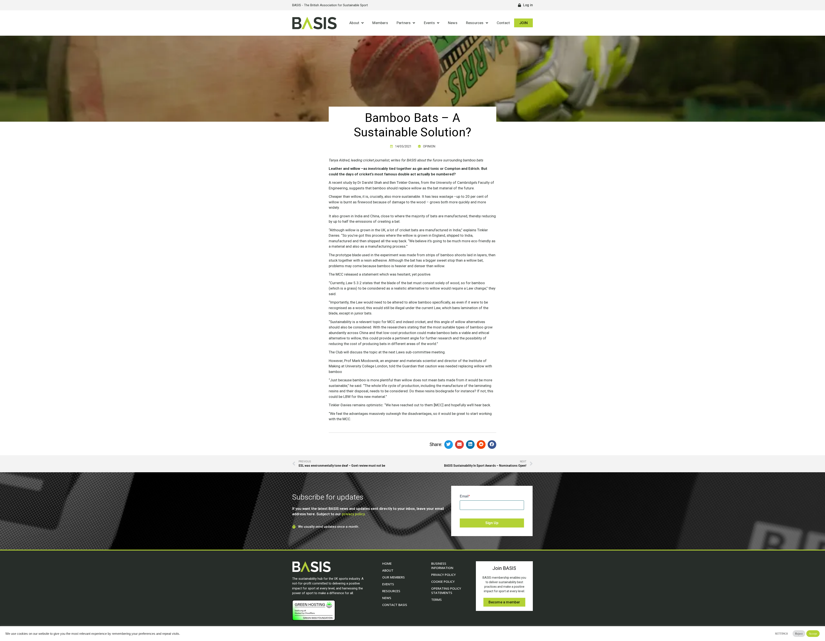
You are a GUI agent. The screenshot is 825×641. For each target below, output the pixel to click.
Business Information (442, 565)
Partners (404, 23)
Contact (503, 23)
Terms (436, 599)
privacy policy (353, 514)
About (354, 23)
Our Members (393, 577)
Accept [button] (813, 633)
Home (387, 563)
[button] (448, 444)
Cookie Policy (443, 581)
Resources (475, 23)
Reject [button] (799, 633)
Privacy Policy (443, 574)
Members (380, 23)
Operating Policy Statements (446, 590)
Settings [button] (781, 633)
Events (429, 23)
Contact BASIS (394, 605)
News (452, 23)
